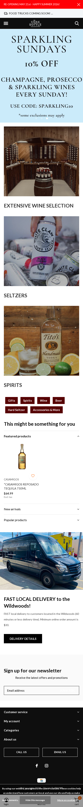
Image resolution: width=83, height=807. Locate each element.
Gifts (11, 400)
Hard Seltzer (16, 410)
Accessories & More (46, 410)
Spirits (27, 400)
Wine (43, 400)
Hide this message (35, 800)
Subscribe (67, 690)
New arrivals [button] (12, 509)
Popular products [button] (15, 520)
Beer (58, 400)
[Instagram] (46, 765)
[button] (6, 23)
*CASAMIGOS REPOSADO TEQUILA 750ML (21, 486)
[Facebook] (37, 765)
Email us (60, 752)
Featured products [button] (17, 436)
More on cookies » (67, 800)
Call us (21, 752)
